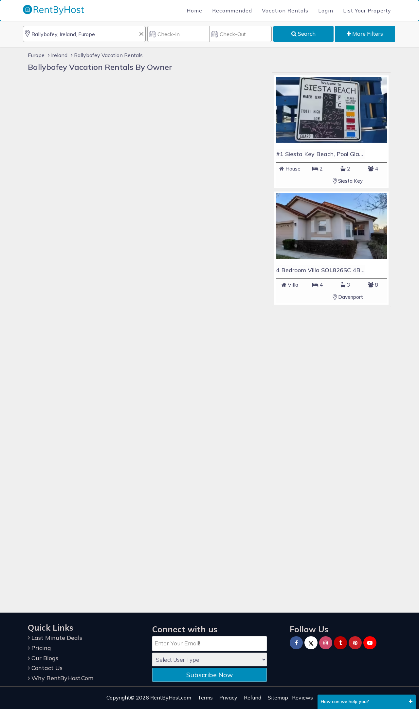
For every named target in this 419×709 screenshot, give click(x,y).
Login (325, 10)
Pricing (40, 648)
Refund (252, 697)
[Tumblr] (340, 642)
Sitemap (278, 697)
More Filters (367, 33)
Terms (205, 697)
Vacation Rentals (285, 10)
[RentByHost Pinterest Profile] (355, 642)
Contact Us (46, 668)
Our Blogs (44, 658)
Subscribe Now (209, 675)
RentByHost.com (170, 697)
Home (194, 10)
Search (306, 33)
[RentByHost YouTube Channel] (369, 642)
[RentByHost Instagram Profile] (325, 642)
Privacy (228, 697)
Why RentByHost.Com (61, 678)
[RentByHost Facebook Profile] (296, 642)
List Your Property (367, 10)
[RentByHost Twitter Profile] (311, 642)
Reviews (302, 697)
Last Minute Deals (56, 637)
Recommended (232, 10)
